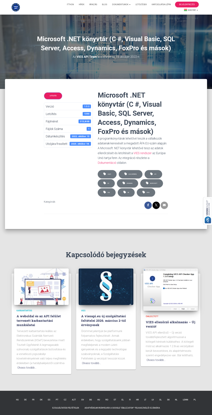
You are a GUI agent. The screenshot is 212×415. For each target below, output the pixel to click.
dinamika (129, 183)
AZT (74, 400)
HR (137, 400)
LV (153, 400)
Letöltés (53, 96)
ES (49, 400)
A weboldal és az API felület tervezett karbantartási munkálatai (39, 320)
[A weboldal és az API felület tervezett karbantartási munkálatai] (41, 286)
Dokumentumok (120, 4)
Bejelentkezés (187, 4)
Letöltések (141, 4)
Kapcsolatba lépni (161, 4)
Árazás (93, 4)
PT (57, 400)
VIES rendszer (142, 153)
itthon (70, 4)
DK (41, 400)
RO (107, 400)
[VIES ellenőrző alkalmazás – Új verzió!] (170, 289)
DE (25, 400)
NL (176, 400)
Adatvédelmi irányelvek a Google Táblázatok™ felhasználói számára (122, 408)
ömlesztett (152, 316)
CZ (65, 400)
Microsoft (153, 183)
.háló (109, 174)
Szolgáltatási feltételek (65, 408)
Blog (104, 4)
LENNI (185, 400)
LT (145, 400)
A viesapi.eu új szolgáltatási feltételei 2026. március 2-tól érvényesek (103, 320)
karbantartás (24, 310)
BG (90, 400)
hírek (81, 4)
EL (123, 400)
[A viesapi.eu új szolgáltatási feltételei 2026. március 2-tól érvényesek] (106, 286)
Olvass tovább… (26, 367)
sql (108, 192)
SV (82, 400)
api (155, 174)
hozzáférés (132, 174)
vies (148, 192)
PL (195, 400)
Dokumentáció (107, 162)
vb (128, 192)
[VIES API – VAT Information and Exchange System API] (15, 7)
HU (17, 400)
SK (168, 400)
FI (130, 400)
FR (33, 400)
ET (115, 400)
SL (160, 400)
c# (108, 183)
